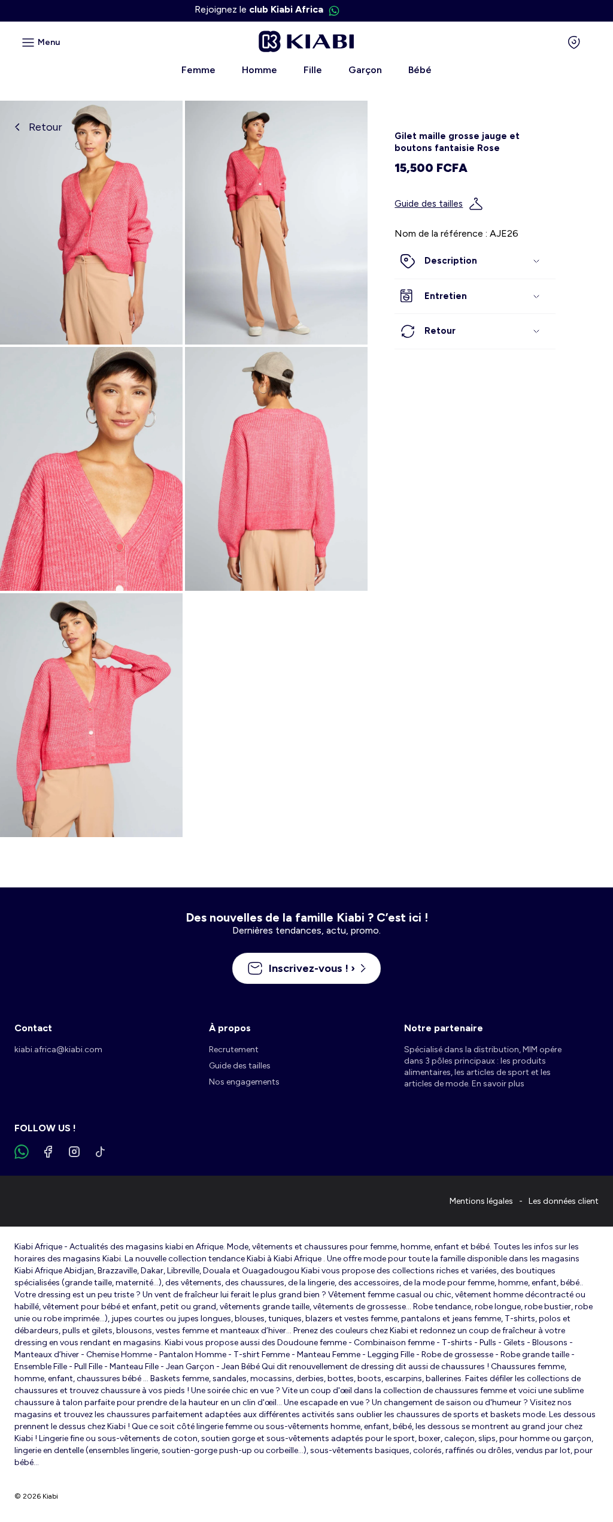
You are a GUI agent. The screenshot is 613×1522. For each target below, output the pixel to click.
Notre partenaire (443, 1028)
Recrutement (234, 1049)
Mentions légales (481, 1201)
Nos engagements (244, 1082)
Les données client (564, 1201)
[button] (474, 261)
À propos (230, 1028)
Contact (33, 1028)
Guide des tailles (428, 203)
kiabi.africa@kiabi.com (58, 1049)
